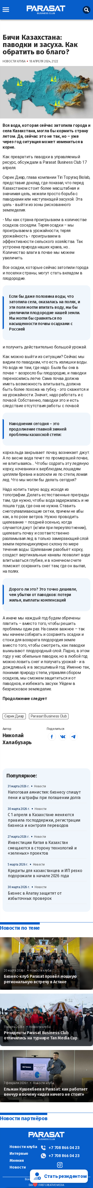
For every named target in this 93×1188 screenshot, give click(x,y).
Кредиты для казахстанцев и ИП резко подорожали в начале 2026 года (45, 873)
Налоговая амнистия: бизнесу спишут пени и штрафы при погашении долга (44, 795)
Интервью (19, 1153)
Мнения (17, 1160)
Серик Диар (14, 716)
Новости (18, 1167)
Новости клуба (23, 1146)
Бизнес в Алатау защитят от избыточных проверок (34, 896)
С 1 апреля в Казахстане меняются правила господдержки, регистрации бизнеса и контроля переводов (44, 820)
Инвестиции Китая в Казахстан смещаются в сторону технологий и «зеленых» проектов (42, 848)
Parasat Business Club (49, 716)
